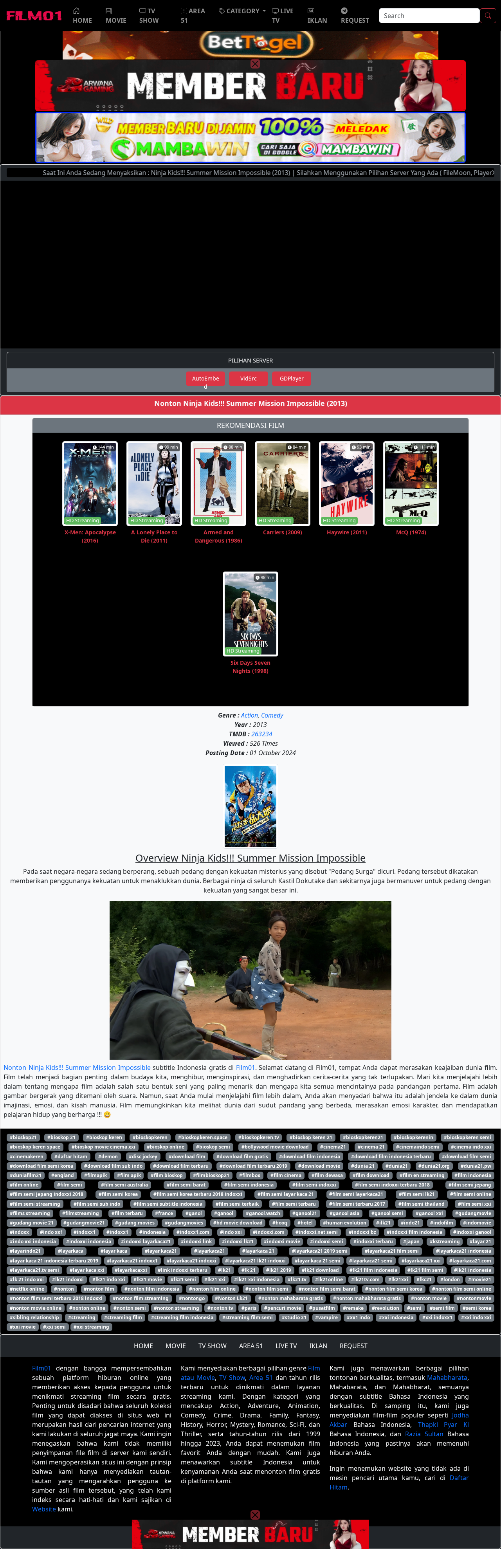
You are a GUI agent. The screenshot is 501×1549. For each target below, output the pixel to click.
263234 (261, 734)
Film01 (245, 1067)
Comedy (272, 715)
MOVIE (176, 1346)
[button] (242, 11)
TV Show (232, 1377)
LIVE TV (286, 1346)
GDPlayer (292, 378)
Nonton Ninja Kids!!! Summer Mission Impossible (77, 1067)
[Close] (255, 64)
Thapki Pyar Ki (443, 1424)
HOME (143, 1346)
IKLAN (318, 1346)
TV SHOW (212, 1346)
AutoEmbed (205, 380)
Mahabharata (447, 1377)
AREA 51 (251, 1346)
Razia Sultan (424, 1434)
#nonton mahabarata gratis (290, 1298)
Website (44, 1509)
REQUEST (354, 1346)
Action (249, 715)
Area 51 (261, 1377)
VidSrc (248, 378)
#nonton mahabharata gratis (367, 1298)
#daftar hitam (70, 1156)
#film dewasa (327, 1175)
